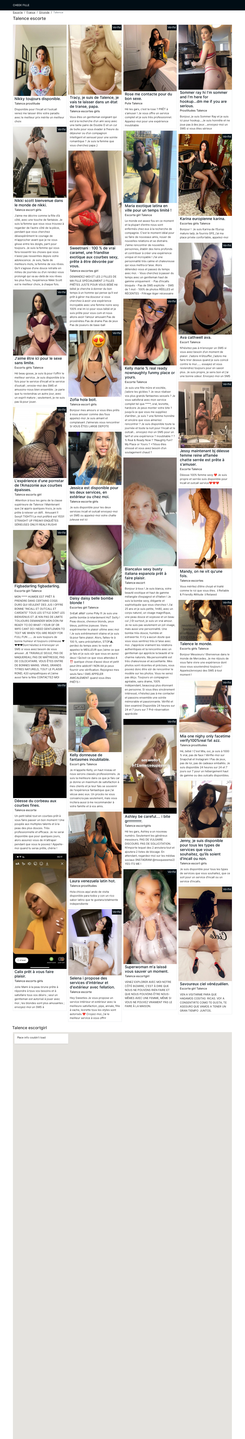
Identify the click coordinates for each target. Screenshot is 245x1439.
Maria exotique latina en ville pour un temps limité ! (148, 207)
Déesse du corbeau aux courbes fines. (35, 803)
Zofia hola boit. (83, 399)
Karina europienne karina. (202, 218)
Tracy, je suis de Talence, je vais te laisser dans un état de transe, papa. (94, 102)
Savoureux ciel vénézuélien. (204, 984)
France (31, 12)
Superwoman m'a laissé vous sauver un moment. (147, 969)
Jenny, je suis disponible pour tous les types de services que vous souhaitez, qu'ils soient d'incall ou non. (201, 849)
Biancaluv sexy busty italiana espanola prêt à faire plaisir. (145, 573)
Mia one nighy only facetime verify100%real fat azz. (205, 738)
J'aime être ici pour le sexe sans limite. (38, 360)
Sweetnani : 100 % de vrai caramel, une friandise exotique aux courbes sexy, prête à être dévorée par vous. (94, 257)
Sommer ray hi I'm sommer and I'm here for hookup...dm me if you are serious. (203, 99)
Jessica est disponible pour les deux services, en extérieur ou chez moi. (94, 492)
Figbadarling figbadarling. (37, 586)
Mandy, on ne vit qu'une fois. (201, 573)
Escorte (18, 12)
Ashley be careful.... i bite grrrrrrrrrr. (147, 818)
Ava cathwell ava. (195, 337)
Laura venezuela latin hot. (93, 881)
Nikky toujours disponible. (38, 98)
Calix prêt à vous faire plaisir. (34, 973)
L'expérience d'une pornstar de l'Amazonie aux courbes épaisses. (39, 485)
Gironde (44, 12)
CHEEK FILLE (21, 5)
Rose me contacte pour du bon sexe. (148, 96)
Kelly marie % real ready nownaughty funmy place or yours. (150, 372)
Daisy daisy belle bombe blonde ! (91, 600)
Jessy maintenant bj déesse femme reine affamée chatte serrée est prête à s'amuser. (204, 458)
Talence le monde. (196, 644)
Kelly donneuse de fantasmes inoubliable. (90, 757)
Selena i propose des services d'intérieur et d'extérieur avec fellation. (92, 982)
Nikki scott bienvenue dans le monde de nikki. (39, 202)
